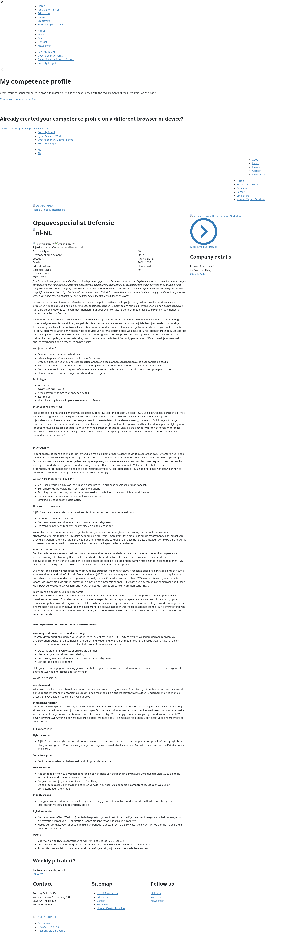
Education (44, 13)
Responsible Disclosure (51, 930)
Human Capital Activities (52, 24)
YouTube (156, 897)
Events (42, 38)
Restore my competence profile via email (24, 128)
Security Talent (46, 52)
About (41, 30)
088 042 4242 (197, 274)
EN (39, 153)
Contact (42, 42)
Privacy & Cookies (48, 927)
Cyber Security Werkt (50, 55)
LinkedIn (156, 893)
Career (42, 17)
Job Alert (38, 874)
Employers (44, 21)
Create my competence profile (18, 99)
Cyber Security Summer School (56, 59)
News (41, 34)
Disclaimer (44, 923)
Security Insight (47, 63)
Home (41, 6)
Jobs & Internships (48, 9)
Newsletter (44, 45)
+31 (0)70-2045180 (46, 917)
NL (39, 149)
